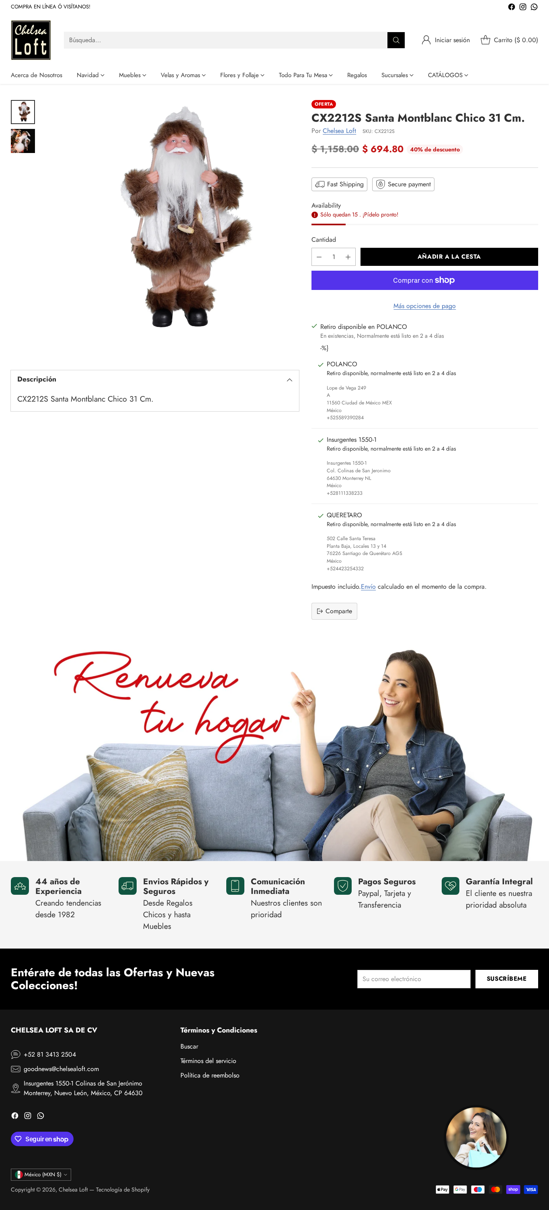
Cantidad (323, 239)
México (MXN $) (43, 1174)
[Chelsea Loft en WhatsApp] (534, 8)
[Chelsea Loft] (31, 40)
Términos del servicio (208, 1060)
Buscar (189, 1046)
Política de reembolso (210, 1075)
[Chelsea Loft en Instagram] (523, 8)
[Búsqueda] (396, 40)
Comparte (339, 611)
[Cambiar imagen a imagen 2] (23, 141)
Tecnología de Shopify (123, 1190)
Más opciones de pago (424, 305)
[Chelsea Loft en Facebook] (512, 8)
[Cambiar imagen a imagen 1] (23, 112)
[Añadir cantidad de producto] (348, 256)
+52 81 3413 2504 (50, 1054)
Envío (368, 586)
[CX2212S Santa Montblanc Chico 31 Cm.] (171, 228)
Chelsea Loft (339, 130)
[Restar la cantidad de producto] (319, 256)
